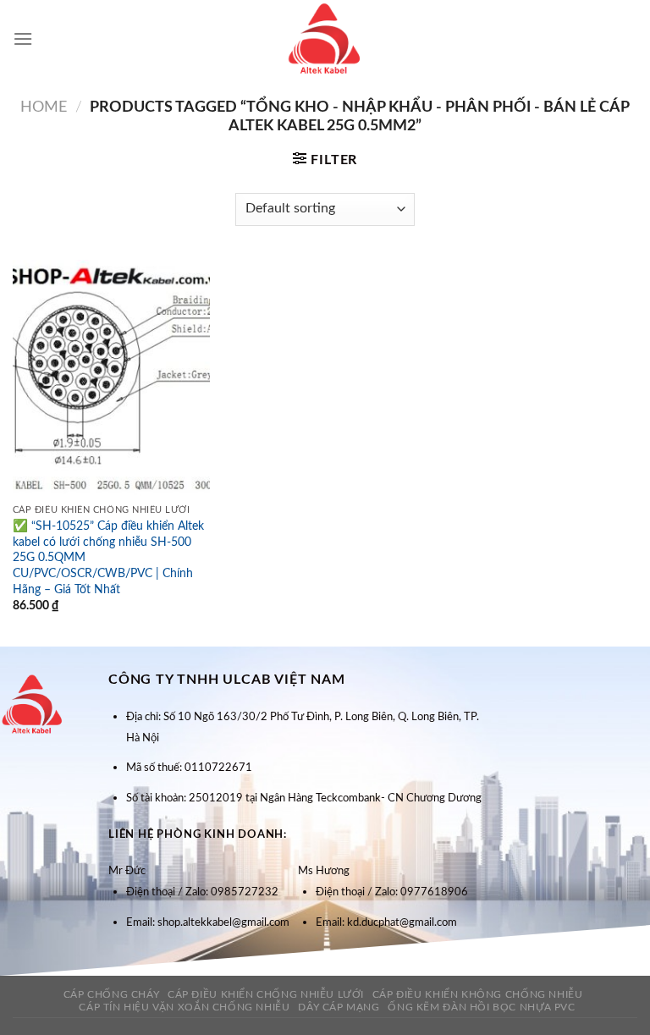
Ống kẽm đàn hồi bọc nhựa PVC (481, 1007)
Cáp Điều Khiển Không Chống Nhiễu (477, 994)
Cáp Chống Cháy (111, 994)
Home (43, 107)
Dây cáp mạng (338, 1007)
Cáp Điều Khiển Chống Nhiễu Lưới (266, 994)
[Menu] (23, 38)
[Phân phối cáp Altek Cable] (325, 38)
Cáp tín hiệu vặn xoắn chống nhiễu (184, 1007)
